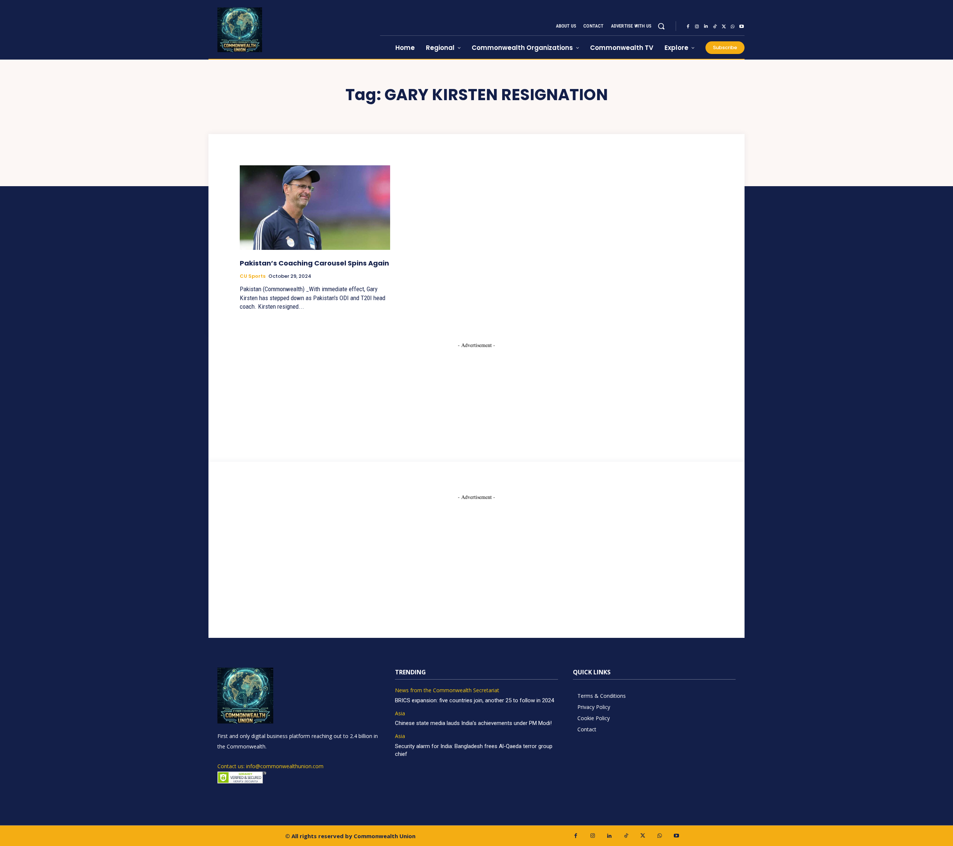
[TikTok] (714, 26)
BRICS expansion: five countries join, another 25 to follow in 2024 (474, 700)
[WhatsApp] (732, 26)
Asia (400, 713)
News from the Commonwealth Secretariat (447, 690)
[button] (661, 26)
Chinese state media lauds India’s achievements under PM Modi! (474, 723)
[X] (723, 26)
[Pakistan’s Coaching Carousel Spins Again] (315, 207)
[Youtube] (741, 26)
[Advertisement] (476, 395)
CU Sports (252, 276)
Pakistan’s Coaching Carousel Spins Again (314, 263)
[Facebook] (687, 26)
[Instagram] (696, 26)
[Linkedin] (705, 26)
